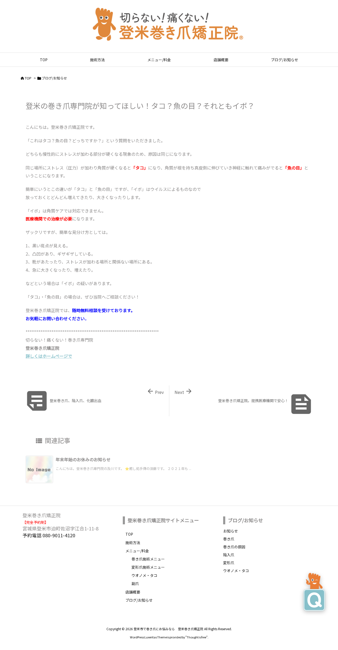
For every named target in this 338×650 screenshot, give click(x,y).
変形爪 (228, 562)
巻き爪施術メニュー (148, 559)
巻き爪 (228, 538)
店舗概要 (132, 592)
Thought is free (196, 637)
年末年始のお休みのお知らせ (83, 459)
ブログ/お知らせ (54, 78)
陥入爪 (228, 554)
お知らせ (230, 531)
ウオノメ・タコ (144, 575)
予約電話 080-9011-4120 (48, 535)
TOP (28, 78)
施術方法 (132, 542)
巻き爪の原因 (234, 546)
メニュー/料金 (137, 550)
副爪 (135, 583)
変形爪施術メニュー (148, 567)
